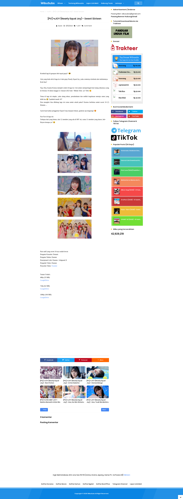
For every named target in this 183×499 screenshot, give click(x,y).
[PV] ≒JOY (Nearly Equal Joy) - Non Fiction (49, 382)
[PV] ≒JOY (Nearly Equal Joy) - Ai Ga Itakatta (72, 382)
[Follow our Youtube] (135, 116)
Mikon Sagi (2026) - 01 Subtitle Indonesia (136, 190)
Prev (45, 410)
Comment (88, 26)
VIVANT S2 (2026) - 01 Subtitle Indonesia (135, 219)
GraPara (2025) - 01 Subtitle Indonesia (135, 200)
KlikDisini (127, 475)
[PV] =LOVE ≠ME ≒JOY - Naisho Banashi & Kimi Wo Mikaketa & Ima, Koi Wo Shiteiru (50, 403)
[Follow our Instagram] (118, 116)
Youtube (54, 266)
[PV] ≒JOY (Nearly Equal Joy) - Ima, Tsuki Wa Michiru (98, 401)
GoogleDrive (44, 280)
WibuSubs (91, 494)
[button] (100, 360)
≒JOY (78, 26)
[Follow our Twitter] (135, 111)
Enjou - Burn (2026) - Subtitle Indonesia (135, 210)
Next (104, 410)
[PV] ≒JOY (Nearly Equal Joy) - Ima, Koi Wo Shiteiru (73, 401)
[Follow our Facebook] (118, 111)
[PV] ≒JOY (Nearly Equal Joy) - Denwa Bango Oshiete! (96, 383)
